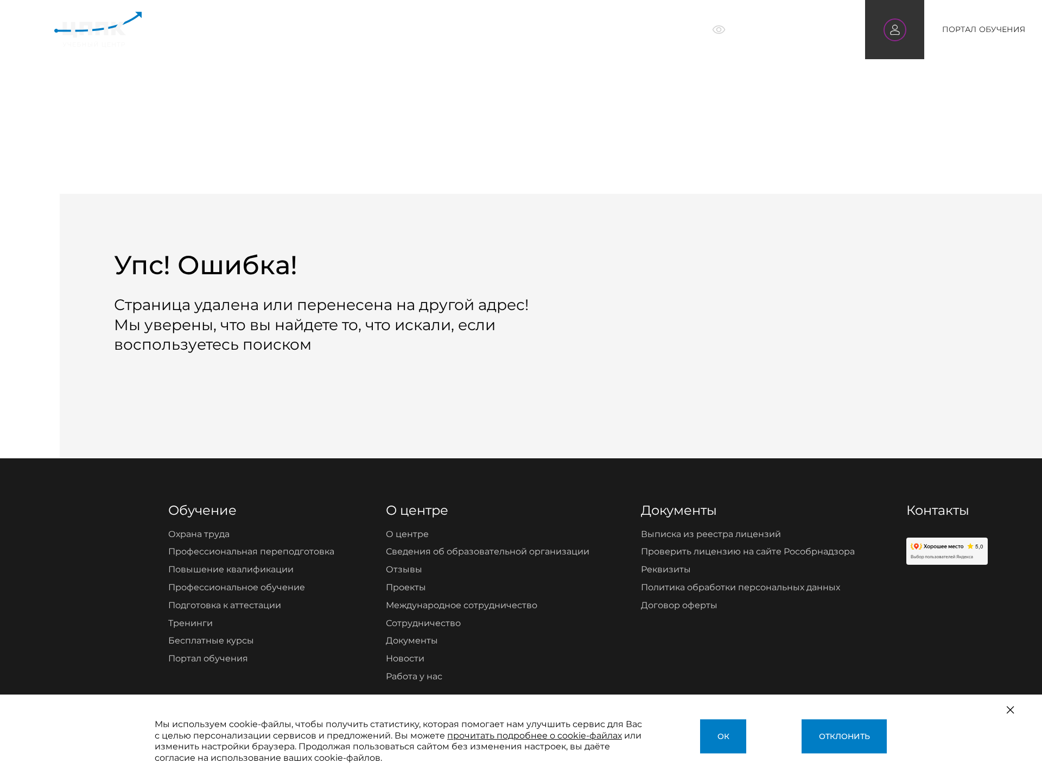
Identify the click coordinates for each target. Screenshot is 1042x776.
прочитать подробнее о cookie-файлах (534, 735)
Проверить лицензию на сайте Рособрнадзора (748, 551)
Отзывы (404, 569)
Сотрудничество (423, 623)
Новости (405, 658)
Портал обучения (208, 658)
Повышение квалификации (231, 569)
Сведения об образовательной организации (487, 551)
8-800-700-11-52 (795, 29)
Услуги (400, 29)
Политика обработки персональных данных (740, 587)
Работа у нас (414, 676)
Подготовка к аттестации (224, 605)
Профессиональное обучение (236, 587)
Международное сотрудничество (461, 605)
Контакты (619, 29)
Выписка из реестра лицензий (711, 534)
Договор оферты (679, 605)
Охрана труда (199, 534)
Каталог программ (313, 29)
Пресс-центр (541, 29)
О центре (462, 29)
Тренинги (190, 623)
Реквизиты (666, 569)
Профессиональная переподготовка (251, 551)
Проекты (406, 587)
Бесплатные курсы (211, 640)
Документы (412, 640)
